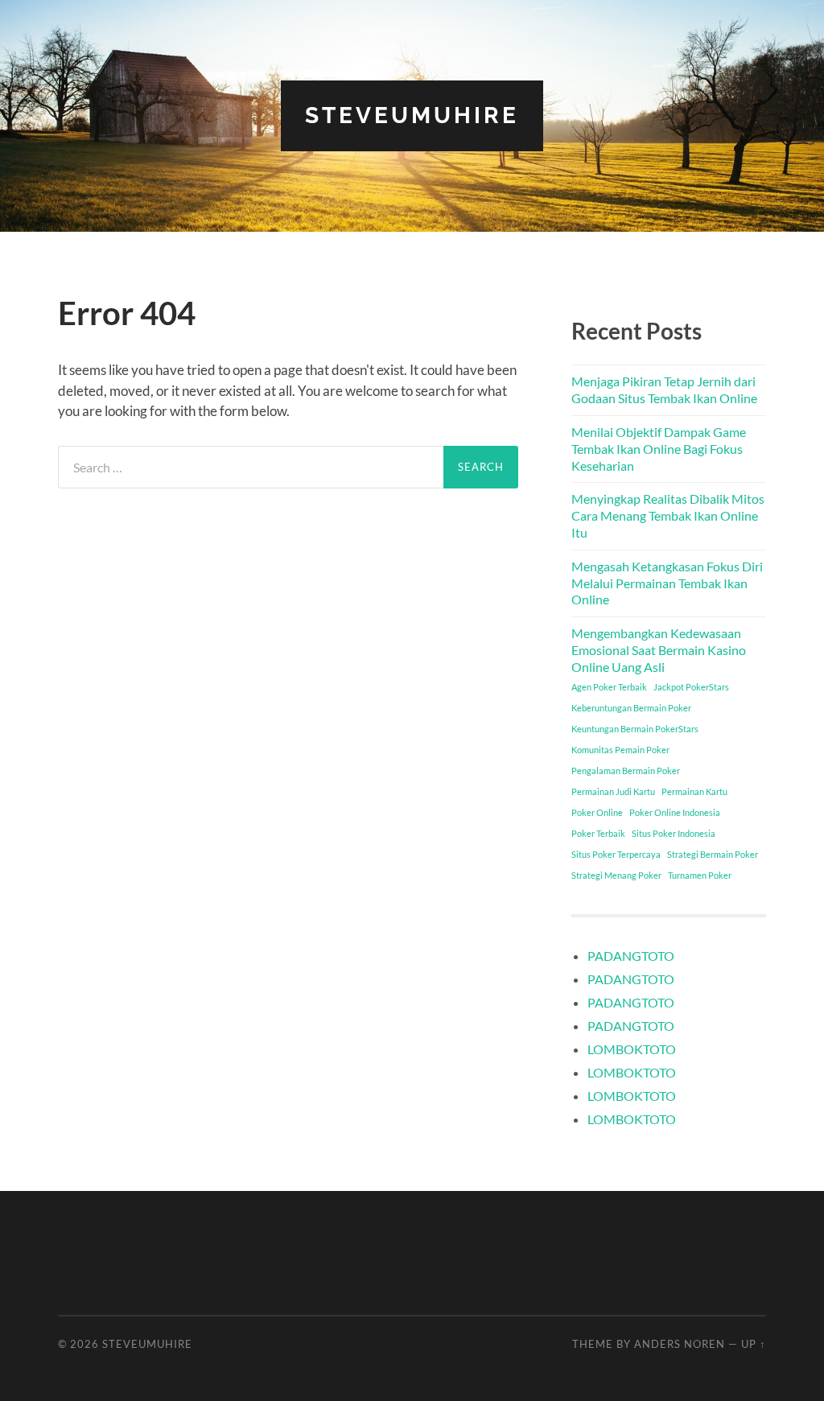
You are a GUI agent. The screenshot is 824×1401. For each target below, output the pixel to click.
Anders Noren (679, 1343)
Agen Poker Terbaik (609, 687)
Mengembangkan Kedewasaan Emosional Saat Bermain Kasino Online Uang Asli (658, 649)
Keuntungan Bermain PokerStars (634, 728)
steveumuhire (412, 115)
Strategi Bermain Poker (712, 854)
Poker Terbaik (598, 833)
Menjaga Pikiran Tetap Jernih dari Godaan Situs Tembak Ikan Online (664, 389)
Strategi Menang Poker (616, 875)
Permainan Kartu (694, 791)
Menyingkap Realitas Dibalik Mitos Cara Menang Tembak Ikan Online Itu (667, 515)
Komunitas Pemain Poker (620, 749)
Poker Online (597, 812)
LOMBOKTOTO (631, 1049)
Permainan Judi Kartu (613, 791)
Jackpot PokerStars (691, 687)
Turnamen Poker (699, 875)
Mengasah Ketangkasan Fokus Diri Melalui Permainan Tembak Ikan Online (667, 583)
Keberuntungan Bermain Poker (631, 708)
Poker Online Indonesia (674, 812)
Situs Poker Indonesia (673, 833)
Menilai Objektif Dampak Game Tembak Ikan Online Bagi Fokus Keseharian (658, 448)
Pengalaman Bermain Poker (625, 770)
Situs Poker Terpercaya (616, 854)
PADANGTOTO (630, 955)
